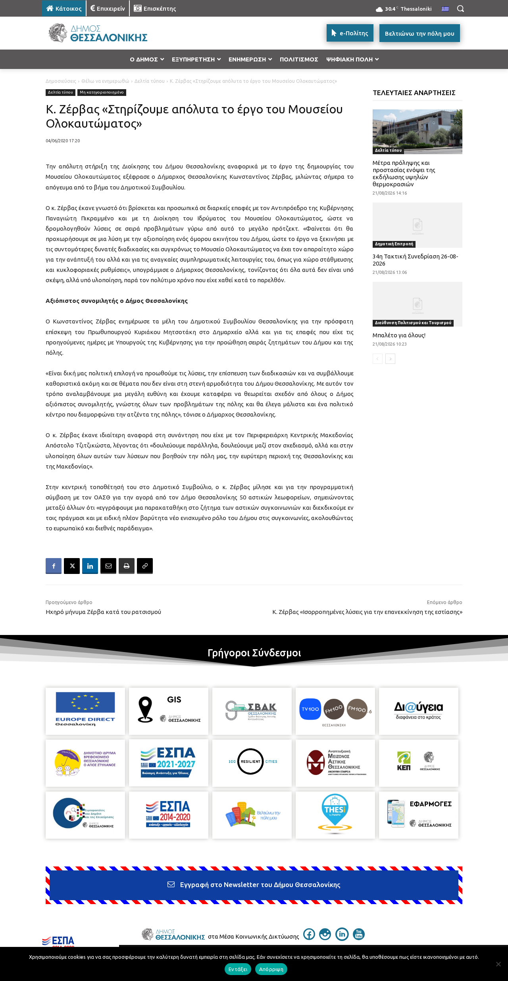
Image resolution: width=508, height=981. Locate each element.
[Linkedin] (90, 566)
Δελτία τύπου (150, 81)
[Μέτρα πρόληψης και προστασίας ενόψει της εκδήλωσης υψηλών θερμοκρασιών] (418, 131)
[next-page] (390, 359)
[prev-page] (378, 359)
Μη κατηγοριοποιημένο (102, 92)
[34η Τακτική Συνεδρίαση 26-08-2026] (418, 225)
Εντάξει (238, 969)
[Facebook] (54, 566)
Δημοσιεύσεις (61, 81)
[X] (72, 566)
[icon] (309, 938)
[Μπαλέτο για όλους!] (418, 304)
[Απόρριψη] (498, 964)
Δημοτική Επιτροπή (394, 244)
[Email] (108, 566)
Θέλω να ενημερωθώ (105, 81)
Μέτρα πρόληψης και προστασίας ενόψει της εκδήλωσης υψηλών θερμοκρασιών (404, 173)
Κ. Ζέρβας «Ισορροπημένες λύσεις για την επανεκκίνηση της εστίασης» (367, 611)
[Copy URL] (145, 566)
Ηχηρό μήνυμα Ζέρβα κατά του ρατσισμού (103, 611)
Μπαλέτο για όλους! (399, 335)
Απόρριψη (271, 969)
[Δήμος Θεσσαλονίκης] (105, 33)
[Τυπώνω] (127, 566)
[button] (460, 8)
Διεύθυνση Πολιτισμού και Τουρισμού (413, 323)
